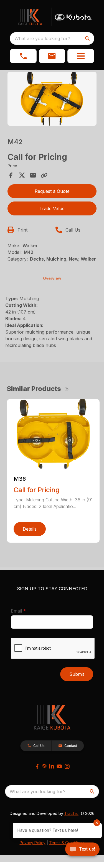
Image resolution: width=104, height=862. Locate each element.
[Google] (44, 765)
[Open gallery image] (52, 99)
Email (27, 611)
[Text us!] (82, 849)
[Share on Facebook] (10, 175)
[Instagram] (67, 766)
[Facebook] (37, 766)
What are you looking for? (42, 38)
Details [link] (30, 529)
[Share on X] (22, 175)
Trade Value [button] (52, 208)
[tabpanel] (52, 99)
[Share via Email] (33, 175)
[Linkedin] (51, 766)
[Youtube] (59, 766)
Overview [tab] (52, 278)
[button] (23, 56)
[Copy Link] (44, 175)
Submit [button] (76, 674)
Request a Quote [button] (52, 191)
